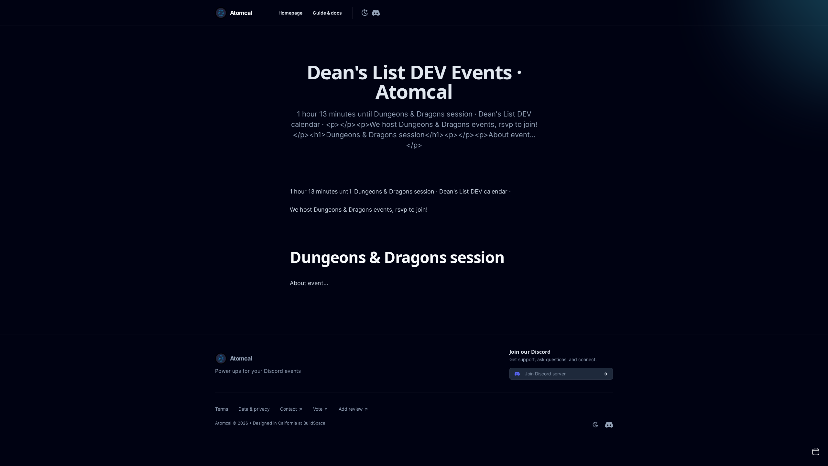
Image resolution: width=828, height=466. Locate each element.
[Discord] (376, 13)
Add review (351, 409)
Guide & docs (327, 13)
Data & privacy (254, 409)
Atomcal (223, 423)
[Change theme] (365, 13)
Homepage (290, 13)
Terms (221, 409)
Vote (317, 409)
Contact (288, 409)
